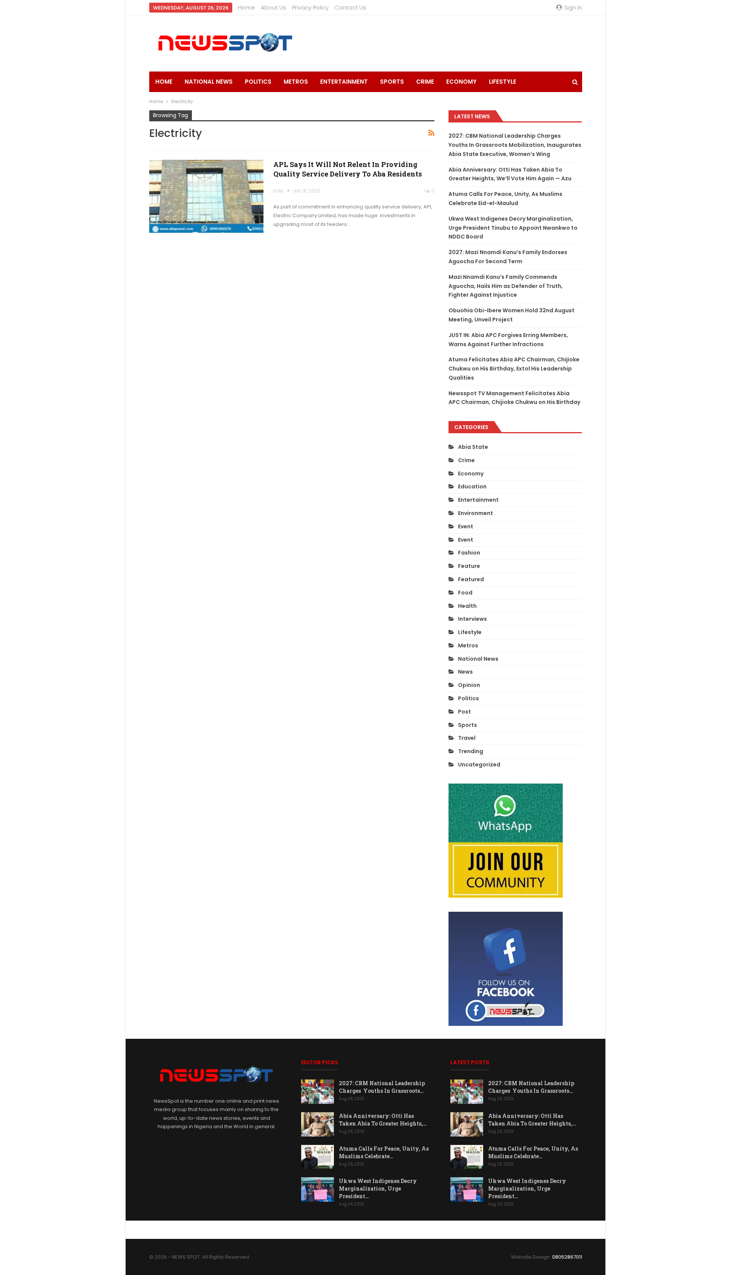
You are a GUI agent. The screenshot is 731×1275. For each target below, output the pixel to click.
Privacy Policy (310, 7)
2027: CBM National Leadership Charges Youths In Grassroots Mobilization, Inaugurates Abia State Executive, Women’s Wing (514, 145)
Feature (469, 566)
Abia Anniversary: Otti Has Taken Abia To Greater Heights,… (383, 1119)
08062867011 (567, 1257)
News (465, 672)
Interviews (472, 619)
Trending (470, 751)
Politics (258, 82)
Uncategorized (479, 764)
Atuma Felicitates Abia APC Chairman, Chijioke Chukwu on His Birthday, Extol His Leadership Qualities (513, 369)
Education (472, 486)
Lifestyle (502, 82)
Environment (475, 513)
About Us (273, 7)
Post (464, 711)
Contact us (350, 7)
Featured (471, 579)
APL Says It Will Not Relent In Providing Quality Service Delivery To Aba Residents (347, 169)
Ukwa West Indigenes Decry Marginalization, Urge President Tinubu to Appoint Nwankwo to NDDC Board (513, 228)
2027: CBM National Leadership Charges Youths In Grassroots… (382, 1086)
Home (246, 7)
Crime (425, 82)
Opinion (469, 685)
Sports (392, 82)
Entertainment (344, 82)
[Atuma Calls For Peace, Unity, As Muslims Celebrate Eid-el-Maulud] (317, 1157)
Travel (467, 738)
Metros (296, 82)
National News (209, 82)
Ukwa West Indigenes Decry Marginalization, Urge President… (378, 1188)
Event (465, 526)
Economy (461, 82)
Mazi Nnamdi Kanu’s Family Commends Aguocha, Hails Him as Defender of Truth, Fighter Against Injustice (505, 286)
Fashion (469, 552)
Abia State (473, 447)
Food (465, 592)
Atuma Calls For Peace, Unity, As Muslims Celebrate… (384, 1152)
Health (467, 606)
